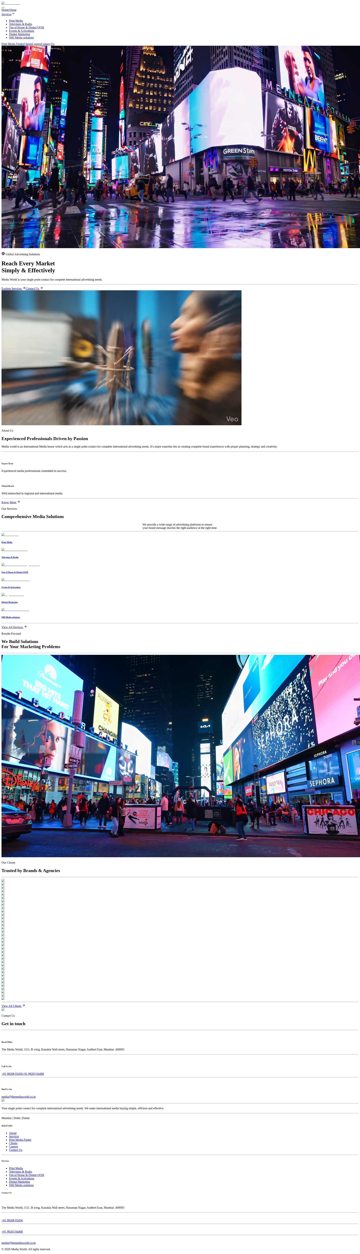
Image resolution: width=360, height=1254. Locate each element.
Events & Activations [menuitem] (21, 30)
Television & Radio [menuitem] (20, 24)
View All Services (13, 627)
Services (6, 14)
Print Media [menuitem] (16, 20)
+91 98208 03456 (12, 1073)
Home (5, 9)
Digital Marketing (19, 1181)
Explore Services (12, 288)
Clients (28, 44)
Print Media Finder (13, 44)
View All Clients (12, 1006)
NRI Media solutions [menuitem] (21, 37)
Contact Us (47, 44)
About (12, 9)
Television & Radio (20, 1171)
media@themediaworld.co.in (19, 1096)
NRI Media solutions (21, 1185)
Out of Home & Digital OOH (26, 1175)
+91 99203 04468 (33, 1073)
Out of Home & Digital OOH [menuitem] (26, 27)
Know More (9, 502)
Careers (36, 44)
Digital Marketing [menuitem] (19, 34)
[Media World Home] (11, 3)
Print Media (16, 1168)
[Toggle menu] (3, 7)
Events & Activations (21, 1178)
